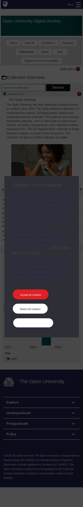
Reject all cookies (30, 309)
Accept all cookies (30, 294)
